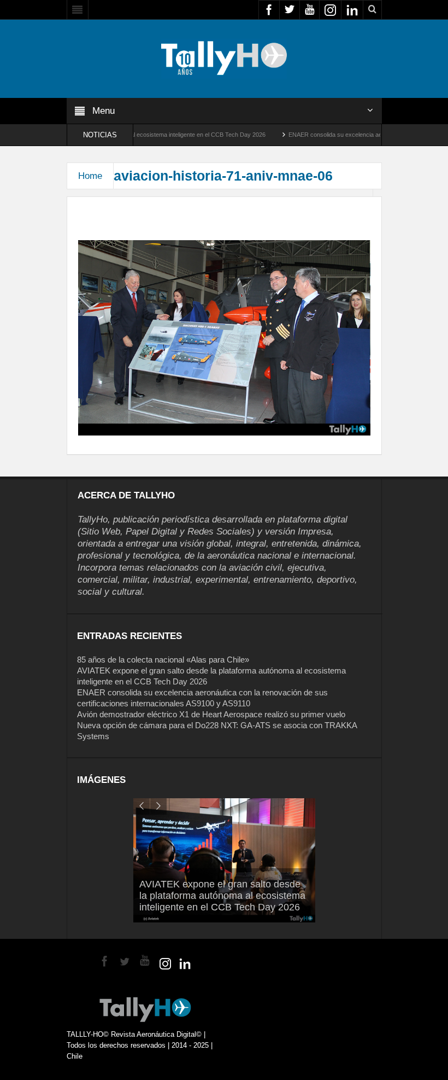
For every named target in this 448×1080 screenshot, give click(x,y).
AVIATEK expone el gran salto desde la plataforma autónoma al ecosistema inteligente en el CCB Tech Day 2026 (222, 896)
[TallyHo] (224, 58)
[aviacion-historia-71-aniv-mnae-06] (224, 337)
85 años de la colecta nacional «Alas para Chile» (163, 659)
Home (90, 176)
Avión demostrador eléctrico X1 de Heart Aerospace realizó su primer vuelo (211, 714)
